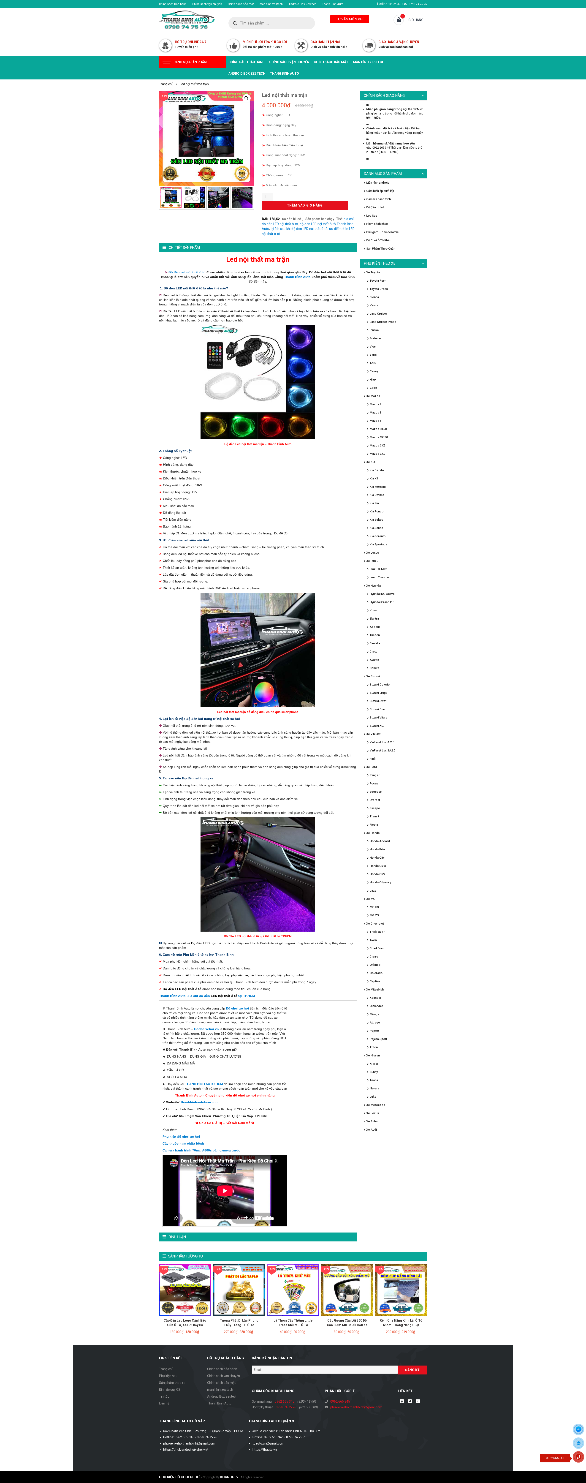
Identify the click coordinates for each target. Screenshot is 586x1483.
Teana (374, 1080)
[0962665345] (580, 1458)
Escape (375, 808)
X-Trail (374, 1063)
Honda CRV (377, 874)
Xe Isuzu (372, 561)
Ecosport (376, 791)
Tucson (375, 635)
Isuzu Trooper (379, 577)
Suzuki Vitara (378, 717)
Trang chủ (166, 84)
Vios (373, 346)
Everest (375, 800)
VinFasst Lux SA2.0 (382, 750)
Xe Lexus (372, 552)
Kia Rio (374, 503)
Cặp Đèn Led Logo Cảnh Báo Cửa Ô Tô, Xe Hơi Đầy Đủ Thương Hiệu (185, 1325)
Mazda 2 (375, 404)
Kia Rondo (376, 511)
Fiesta (374, 824)
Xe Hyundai (373, 585)
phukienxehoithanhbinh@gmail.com (356, 1407)
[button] (246, 98)
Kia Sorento (377, 536)
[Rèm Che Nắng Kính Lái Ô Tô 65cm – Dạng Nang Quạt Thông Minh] (401, 1289)
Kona (373, 610)
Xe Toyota (373, 272)
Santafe (375, 643)
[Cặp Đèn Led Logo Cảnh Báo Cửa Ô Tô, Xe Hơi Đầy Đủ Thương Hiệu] (185, 1289)
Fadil (373, 758)
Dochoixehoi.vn (206, 1029)
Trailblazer (377, 931)
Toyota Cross (379, 289)
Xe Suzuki (373, 676)
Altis (373, 363)
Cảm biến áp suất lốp (380, 191)
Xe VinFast (373, 734)
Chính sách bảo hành (173, 4)
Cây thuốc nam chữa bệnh (183, 1143)
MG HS (374, 907)
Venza (374, 305)
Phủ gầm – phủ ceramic (382, 232)
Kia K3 (374, 478)
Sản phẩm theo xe (172, 1383)
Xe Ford (371, 767)
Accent (375, 627)
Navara (374, 1088)
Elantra (374, 618)
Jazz (373, 890)
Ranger (375, 775)
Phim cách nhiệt (377, 224)
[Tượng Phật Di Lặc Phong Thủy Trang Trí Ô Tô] (239, 1289)
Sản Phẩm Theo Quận (380, 248)
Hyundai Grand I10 (382, 602)
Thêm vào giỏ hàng (305, 205)
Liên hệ (164, 1403)
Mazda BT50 (378, 429)
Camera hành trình (378, 199)
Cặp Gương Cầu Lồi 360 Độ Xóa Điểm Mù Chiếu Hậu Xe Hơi (347, 1325)
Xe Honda (373, 833)
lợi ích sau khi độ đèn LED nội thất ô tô (299, 229)
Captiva (375, 981)
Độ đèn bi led (291, 219)
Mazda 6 (375, 420)
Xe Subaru (373, 1121)
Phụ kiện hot (168, 1376)
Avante (374, 659)
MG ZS (374, 915)
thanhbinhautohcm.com (199, 1102)
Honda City (377, 857)
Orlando (375, 964)
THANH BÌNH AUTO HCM (204, 1084)
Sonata (374, 668)
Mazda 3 (375, 412)
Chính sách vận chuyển (207, 4)
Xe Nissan (373, 1055)
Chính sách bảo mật (241, 4)
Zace (373, 387)
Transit (374, 816)
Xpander (375, 997)
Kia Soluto (376, 528)
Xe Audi (371, 1129)
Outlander (376, 1006)
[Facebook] (402, 1401)
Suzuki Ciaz (378, 709)
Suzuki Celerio (380, 684)
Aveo (373, 940)
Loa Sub (371, 215)
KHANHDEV (229, 1477)
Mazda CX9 (377, 453)
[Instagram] (418, 1401)
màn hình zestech (271, 4)
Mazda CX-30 (379, 437)
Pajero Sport (378, 1039)
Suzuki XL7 (377, 725)
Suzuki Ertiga (378, 692)
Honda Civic (378, 866)
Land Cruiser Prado (383, 322)
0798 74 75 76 (286, 1407)
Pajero (374, 1030)
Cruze (374, 956)
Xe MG (370, 899)
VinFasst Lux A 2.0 (382, 742)
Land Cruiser (378, 313)
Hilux (373, 379)
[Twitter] (410, 1401)
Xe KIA (370, 462)
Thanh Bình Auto (333, 4)
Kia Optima (377, 495)
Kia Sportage (378, 544)
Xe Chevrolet (375, 923)
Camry (374, 371)
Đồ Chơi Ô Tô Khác (378, 240)
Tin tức (164, 1396)
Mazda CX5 (377, 445)
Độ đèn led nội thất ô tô (187, 272)
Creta (373, 651)
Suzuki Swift (378, 701)
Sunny (374, 1072)
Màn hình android (377, 182)
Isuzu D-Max (378, 569)
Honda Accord (380, 841)
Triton (374, 1047)
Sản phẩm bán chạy (319, 219)
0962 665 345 (284, 1401)
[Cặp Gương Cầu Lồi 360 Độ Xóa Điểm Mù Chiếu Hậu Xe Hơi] (347, 1289)
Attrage (375, 1022)
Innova (374, 330)
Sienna (374, 297)
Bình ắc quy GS (169, 1389)
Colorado (376, 973)
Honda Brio (377, 849)
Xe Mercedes (375, 1105)
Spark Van (376, 948)
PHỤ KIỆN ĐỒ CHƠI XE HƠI (179, 1477)
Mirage (374, 1014)
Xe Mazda (373, 396)
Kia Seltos (376, 519)
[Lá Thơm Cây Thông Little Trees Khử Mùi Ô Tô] (293, 1289)
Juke (373, 1096)
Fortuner (375, 338)
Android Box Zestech (302, 4)
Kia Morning (378, 486)
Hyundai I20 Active (382, 594)
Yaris (373, 354)
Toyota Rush (378, 280)
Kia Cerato (377, 470)
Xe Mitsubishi (375, 989)
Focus (374, 783)
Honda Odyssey (380, 882)
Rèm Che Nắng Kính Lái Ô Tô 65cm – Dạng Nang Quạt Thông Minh (401, 1325)
